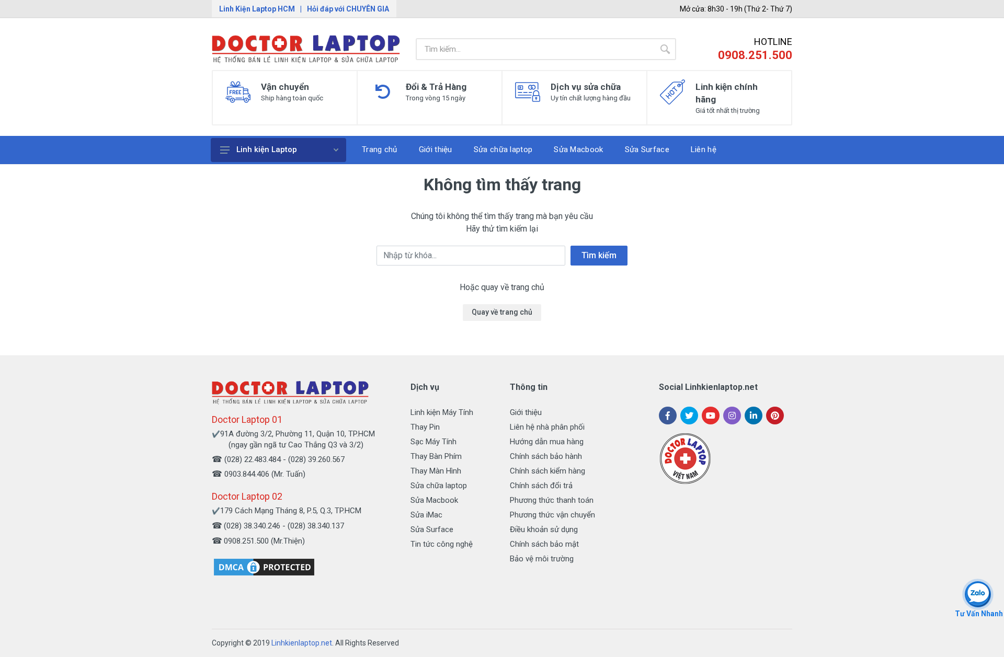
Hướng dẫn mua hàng (547, 441)
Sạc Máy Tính (433, 441)
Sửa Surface (431, 529)
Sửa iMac (426, 515)
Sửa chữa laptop (438, 485)
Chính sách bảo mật (544, 544)
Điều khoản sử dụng (544, 529)
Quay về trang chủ (502, 312)
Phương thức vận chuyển (552, 515)
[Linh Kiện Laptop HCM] (306, 49)
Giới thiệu (526, 412)
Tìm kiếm (599, 255)
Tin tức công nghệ (441, 544)
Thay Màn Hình (435, 471)
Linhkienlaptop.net (301, 643)
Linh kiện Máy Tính (441, 412)
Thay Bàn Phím (436, 456)
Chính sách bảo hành (546, 456)
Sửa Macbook (434, 500)
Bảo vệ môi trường (542, 558)
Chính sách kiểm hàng (547, 471)
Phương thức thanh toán (552, 500)
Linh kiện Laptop (266, 149)
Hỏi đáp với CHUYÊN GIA (348, 9)
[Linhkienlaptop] (290, 392)
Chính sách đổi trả (541, 485)
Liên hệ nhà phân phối (547, 427)
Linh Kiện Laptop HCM (257, 9)
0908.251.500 (755, 55)
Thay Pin (425, 427)
